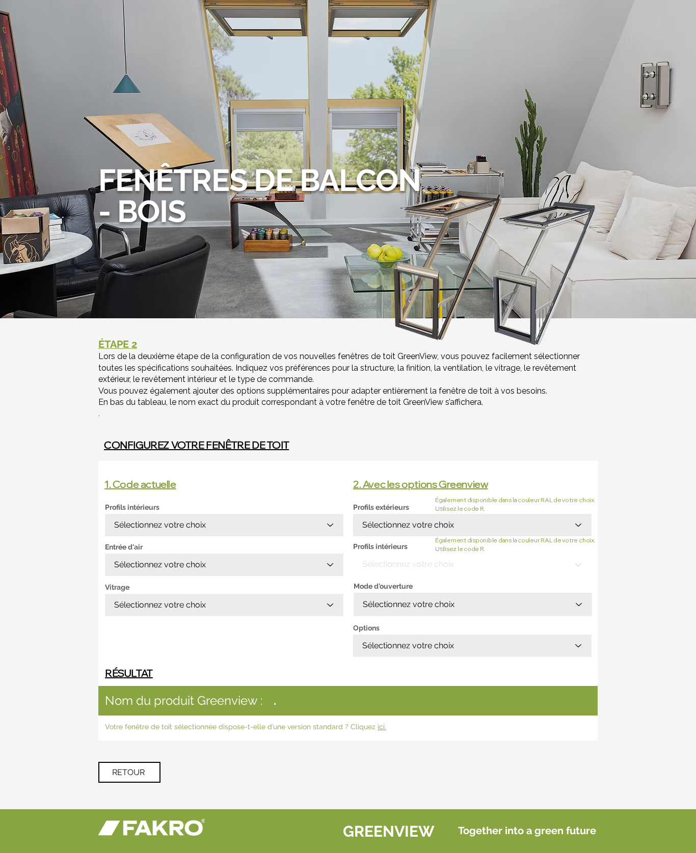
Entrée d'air (124, 547)
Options (366, 627)
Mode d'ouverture (383, 586)
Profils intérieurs (132, 507)
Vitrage (117, 587)
